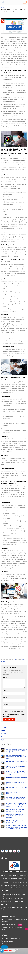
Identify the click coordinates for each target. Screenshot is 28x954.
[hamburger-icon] (25, 2)
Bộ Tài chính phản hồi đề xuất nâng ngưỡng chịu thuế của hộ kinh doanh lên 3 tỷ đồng (16, 773)
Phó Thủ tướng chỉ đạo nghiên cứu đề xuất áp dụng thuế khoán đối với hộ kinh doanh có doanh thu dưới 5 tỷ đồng (16, 805)
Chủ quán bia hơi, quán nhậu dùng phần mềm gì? (16, 778)
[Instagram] (18, 851)
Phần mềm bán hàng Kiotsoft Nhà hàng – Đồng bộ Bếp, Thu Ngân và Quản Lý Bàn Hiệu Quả (16, 750)
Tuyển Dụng (4, 740)
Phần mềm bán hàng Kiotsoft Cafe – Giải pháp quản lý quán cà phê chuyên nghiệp (16, 757)
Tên (4, 690)
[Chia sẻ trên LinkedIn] (20, 653)
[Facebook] (2, 851)
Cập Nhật (3, 727)
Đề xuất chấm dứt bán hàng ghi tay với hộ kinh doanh (16, 783)
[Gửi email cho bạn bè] (15, 653)
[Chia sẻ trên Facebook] (10, 653)
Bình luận (6, 677)
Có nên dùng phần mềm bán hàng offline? (15, 793)
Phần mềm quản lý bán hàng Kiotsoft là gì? (16, 762)
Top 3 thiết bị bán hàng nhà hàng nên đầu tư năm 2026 (15, 767)
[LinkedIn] (10, 851)
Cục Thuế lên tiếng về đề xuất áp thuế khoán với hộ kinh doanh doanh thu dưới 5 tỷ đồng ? (15, 798)
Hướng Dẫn (4, 730)
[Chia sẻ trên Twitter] (12, 653)
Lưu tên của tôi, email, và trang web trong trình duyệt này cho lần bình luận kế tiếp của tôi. (14, 714)
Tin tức (3, 7)
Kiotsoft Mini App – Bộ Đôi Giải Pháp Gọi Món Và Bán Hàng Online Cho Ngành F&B (15, 816)
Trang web (6, 704)
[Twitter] (6, 851)
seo (13, 16)
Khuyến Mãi (4, 733)
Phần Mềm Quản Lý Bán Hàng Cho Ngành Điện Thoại (15, 821)
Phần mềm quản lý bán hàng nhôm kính (16, 787)
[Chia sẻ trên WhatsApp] (7, 653)
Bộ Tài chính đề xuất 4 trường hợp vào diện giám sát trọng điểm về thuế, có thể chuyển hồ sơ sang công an (16, 827)
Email (5, 697)
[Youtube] (14, 851)
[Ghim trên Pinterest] (18, 653)
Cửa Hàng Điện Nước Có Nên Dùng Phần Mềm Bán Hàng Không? (15, 810)
